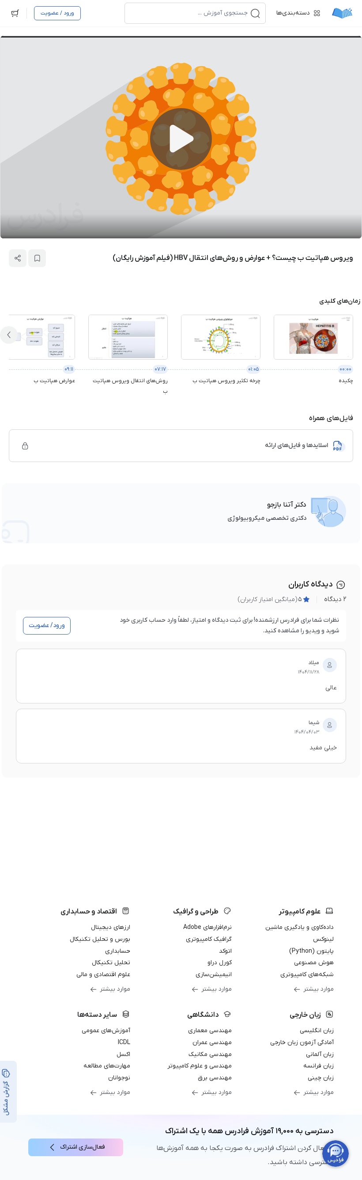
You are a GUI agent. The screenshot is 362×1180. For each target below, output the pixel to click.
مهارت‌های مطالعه (106, 1066)
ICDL (124, 1042)
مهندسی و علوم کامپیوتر (199, 1066)
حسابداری (117, 951)
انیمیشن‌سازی (214, 974)
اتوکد (225, 951)
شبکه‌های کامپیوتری (307, 974)
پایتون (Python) (311, 951)
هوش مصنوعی (314, 962)
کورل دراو (219, 962)
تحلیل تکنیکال (111, 962)
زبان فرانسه (318, 1066)
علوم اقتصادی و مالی (103, 974)
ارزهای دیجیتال (110, 927)
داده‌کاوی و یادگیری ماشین (299, 927)
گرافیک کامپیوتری (209, 939)
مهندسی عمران (212, 1042)
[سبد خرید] (15, 13)
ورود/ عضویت (47, 625)
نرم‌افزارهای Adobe (207, 927)
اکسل (123, 1054)
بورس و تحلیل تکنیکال (100, 939)
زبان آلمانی (320, 1054)
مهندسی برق (215, 1078)
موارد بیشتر (318, 989)
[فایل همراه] (25, 446)
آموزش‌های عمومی (106, 1030)
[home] (342, 13)
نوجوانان (119, 1078)
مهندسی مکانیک (210, 1054)
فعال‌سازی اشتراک (82, 1147)
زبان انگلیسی (317, 1030)
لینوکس (323, 939)
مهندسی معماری (210, 1030)
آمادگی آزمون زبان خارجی (302, 1042)
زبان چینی (321, 1078)
